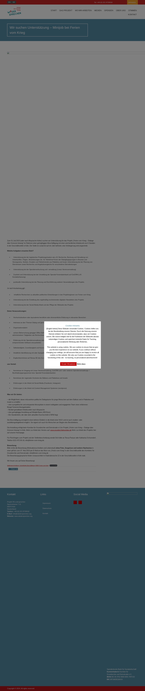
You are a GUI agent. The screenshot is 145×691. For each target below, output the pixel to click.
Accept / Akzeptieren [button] (68, 364)
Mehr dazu (81, 364)
